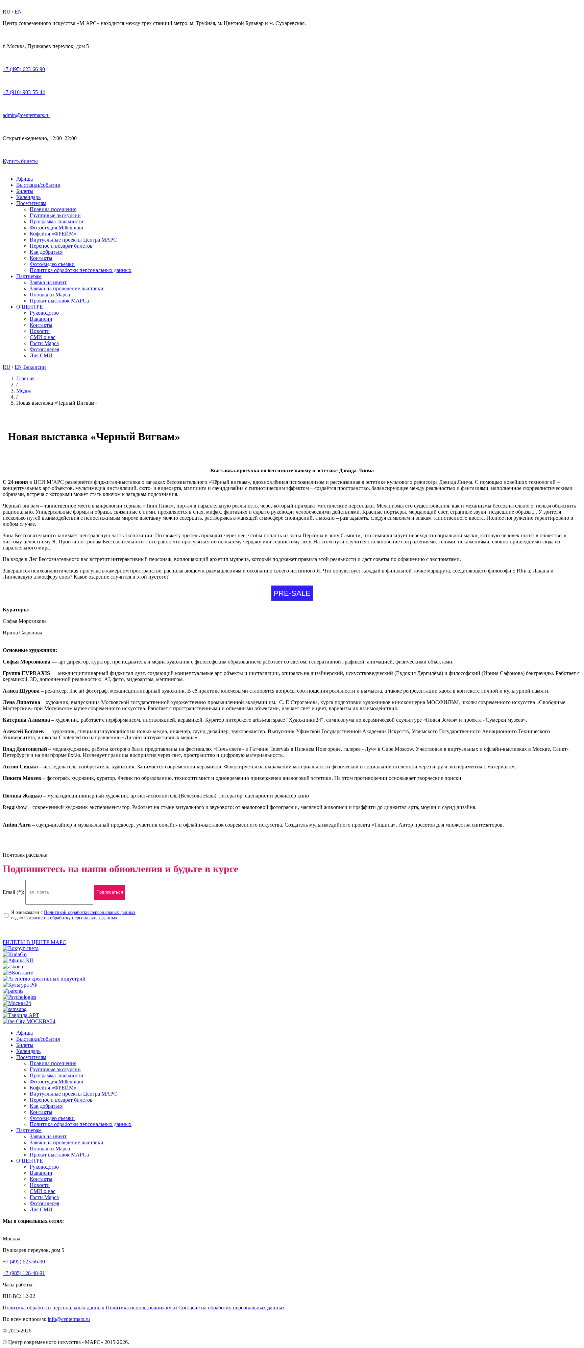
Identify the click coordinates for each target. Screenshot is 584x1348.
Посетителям (31, 203)
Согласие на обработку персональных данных (70, 917)
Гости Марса (44, 343)
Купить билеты (20, 161)
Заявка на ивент (48, 282)
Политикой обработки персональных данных (90, 912)
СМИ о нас (42, 337)
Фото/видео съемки (52, 264)
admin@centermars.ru (26, 115)
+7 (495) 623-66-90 (24, 69)
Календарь (28, 197)
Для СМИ (41, 355)
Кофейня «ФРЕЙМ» (53, 234)
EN (18, 12)
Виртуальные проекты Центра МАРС (73, 240)
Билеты (24, 191)
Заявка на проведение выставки (66, 288)
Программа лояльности (56, 221)
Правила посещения (53, 209)
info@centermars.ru (69, 1319)
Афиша (24, 179)
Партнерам (29, 276)
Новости (40, 331)
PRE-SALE (292, 593)
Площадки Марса (50, 294)
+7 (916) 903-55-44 (24, 92)
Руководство (44, 313)
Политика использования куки (141, 1307)
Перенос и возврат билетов (61, 246)
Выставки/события (38, 185)
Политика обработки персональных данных (80, 270)
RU (6, 12)
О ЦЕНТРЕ (29, 307)
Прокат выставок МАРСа (59, 301)
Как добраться (46, 252)
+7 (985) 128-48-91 (24, 1273)
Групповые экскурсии (55, 215)
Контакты (41, 258)
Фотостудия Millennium (56, 227)
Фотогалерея (44, 349)
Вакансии (41, 319)
